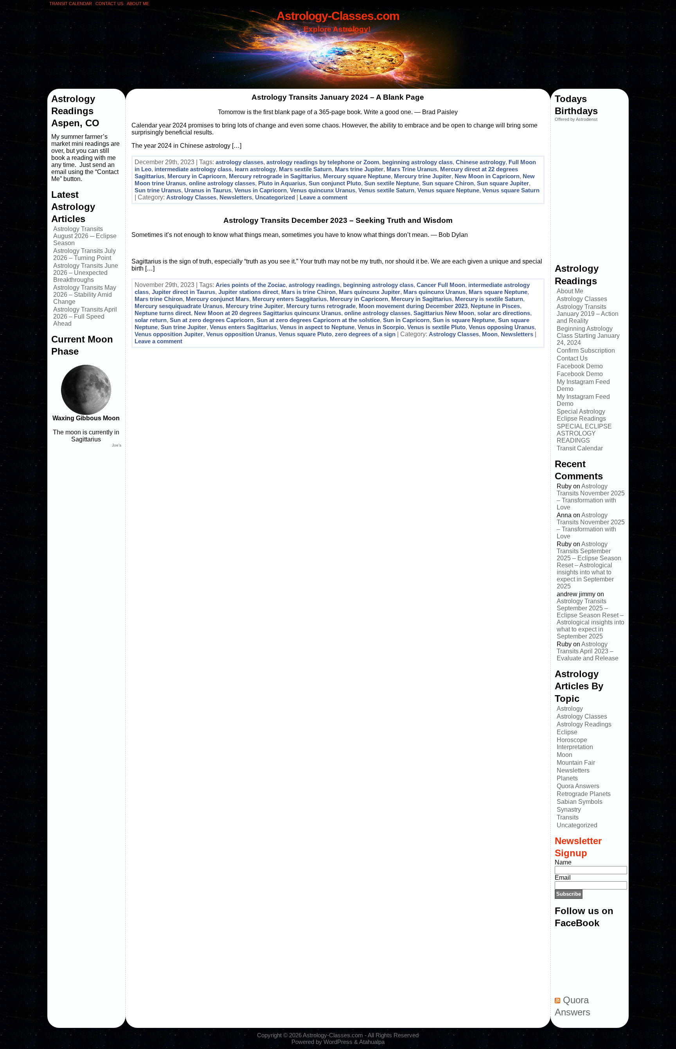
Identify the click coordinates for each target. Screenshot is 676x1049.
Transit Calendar (580, 448)
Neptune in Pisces (495, 306)
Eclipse (567, 732)
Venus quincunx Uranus (322, 190)
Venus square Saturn (510, 190)
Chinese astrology (480, 162)
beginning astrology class (417, 162)
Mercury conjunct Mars (217, 299)
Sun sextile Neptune (391, 183)
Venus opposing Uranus (501, 327)
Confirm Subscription (586, 350)
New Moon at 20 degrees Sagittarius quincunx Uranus (267, 313)
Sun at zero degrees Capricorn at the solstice (318, 320)
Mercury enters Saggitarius (289, 299)
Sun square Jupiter (503, 183)
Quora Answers (578, 786)
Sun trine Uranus (158, 190)
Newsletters (235, 197)
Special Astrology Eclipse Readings (581, 415)
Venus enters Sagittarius (243, 327)
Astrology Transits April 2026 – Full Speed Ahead (85, 316)
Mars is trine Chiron (308, 292)
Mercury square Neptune (357, 176)
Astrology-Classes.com (338, 15)
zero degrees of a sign (365, 334)
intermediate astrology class (193, 169)
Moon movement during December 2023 (413, 306)
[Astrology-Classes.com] (338, 50)
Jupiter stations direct (248, 292)
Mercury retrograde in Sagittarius (274, 176)
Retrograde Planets (584, 794)
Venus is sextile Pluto (436, 327)
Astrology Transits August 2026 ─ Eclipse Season (85, 236)
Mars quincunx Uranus (434, 292)
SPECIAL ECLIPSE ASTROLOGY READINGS (584, 433)
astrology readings (314, 285)
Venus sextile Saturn (386, 190)
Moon (490, 334)
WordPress (338, 1041)
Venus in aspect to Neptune (317, 327)
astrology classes (239, 162)
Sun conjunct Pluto (335, 183)
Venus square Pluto (305, 334)
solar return (151, 320)
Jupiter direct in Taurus (183, 292)
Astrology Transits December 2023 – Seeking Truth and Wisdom (338, 220)
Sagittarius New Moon (444, 313)
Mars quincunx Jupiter (369, 292)
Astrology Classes (191, 197)
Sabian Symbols (579, 801)
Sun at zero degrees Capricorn (212, 320)
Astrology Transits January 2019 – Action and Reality (587, 313)
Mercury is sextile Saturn (489, 299)
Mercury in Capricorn (196, 176)
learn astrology (255, 169)
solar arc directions (503, 313)
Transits (568, 817)
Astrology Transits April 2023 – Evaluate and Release (587, 651)
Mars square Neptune (498, 292)
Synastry (569, 809)
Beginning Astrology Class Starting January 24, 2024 (588, 335)
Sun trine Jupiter (184, 327)
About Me (570, 291)
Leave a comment (323, 197)
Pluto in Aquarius (282, 183)
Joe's (116, 445)
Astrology (570, 708)
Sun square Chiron (448, 183)
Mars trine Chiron (159, 299)
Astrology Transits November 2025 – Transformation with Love (591, 497)
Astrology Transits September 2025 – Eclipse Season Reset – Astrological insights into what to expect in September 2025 (589, 565)
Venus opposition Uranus (240, 334)
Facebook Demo (580, 366)
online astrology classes (222, 183)
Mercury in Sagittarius (421, 299)
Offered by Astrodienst (576, 119)
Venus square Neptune (448, 190)
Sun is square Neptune (464, 320)
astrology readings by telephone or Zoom (322, 162)
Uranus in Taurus (207, 190)
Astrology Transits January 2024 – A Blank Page (338, 97)
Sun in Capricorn (406, 320)
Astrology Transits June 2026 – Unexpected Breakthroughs (85, 272)
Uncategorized (275, 197)
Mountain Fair (576, 762)
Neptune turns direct (163, 313)
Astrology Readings (584, 724)
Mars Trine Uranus (412, 169)
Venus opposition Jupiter (169, 334)
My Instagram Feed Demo (583, 385)
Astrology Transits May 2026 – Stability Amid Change (84, 294)
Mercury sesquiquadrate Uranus (179, 306)
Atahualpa (372, 1041)
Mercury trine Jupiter (422, 176)
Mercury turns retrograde (321, 306)
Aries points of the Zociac (251, 285)
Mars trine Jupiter (359, 169)
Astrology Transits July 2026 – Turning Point (84, 254)
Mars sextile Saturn (305, 169)
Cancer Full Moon (441, 285)
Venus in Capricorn (260, 190)
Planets (567, 778)
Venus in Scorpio (381, 327)
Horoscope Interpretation (575, 743)
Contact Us (572, 358)
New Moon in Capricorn (487, 176)
